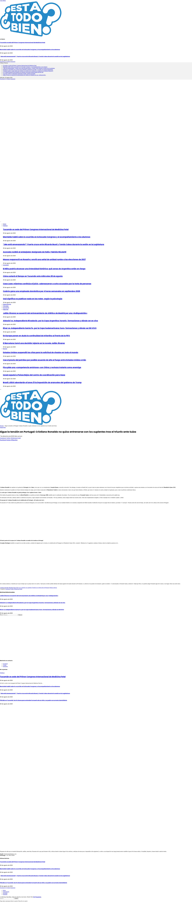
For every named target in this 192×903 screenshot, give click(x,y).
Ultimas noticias (53, 587)
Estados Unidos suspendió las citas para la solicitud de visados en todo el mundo (40, 352)
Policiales (6, 306)
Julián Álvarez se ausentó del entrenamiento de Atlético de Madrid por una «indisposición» (24, 75)
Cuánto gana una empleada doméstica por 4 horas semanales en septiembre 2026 (41, 291)
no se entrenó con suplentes (25, 587)
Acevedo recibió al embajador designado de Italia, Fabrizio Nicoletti (19, 73)
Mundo (5, 349)
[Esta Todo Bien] (61, 424)
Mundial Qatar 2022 (14, 587)
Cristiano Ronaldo (4, 587)
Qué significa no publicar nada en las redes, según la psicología (32, 298)
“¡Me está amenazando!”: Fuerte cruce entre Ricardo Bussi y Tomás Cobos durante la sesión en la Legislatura (35, 56)
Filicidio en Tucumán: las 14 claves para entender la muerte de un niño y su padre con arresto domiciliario (28, 69)
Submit (16, 898)
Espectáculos (7, 304)
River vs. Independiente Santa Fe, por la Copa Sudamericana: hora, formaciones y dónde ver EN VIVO (49, 328)
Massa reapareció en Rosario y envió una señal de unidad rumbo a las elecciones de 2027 (44, 259)
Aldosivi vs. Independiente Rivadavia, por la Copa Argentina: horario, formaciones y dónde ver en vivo (50, 320)
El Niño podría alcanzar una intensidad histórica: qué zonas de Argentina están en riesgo (44, 268)
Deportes (5, 309)
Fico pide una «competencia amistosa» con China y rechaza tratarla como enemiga (42, 367)
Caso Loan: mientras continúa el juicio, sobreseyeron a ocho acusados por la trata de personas (47, 283)
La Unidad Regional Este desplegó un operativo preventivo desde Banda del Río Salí (23, 72)
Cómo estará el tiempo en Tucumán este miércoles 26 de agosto (33, 276)
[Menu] (0, 221)
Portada (2, 425)
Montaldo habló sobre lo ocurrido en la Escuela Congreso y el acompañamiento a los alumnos (30, 49)
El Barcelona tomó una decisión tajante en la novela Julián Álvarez (34, 343)
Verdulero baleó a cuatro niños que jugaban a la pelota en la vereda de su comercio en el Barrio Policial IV (28, 71)
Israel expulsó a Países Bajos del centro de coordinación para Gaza (34, 375)
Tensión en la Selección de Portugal (40, 587)
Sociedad (6, 265)
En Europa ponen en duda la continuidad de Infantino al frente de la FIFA (36, 335)
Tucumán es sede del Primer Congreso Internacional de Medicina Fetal (22, 42)
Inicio (4, 224)
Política (5, 226)
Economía (6, 308)
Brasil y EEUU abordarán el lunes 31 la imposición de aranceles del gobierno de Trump (42, 382)
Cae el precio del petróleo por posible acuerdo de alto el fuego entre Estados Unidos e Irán (44, 360)
